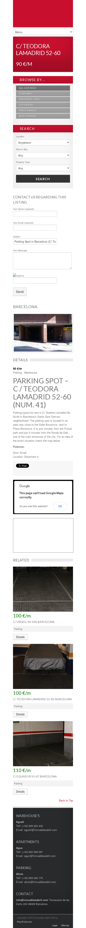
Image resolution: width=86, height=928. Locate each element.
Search (43, 179)
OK (60, 506)
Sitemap (65, 925)
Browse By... (32, 80)
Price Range (27, 110)
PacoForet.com (24, 921)
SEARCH (27, 129)
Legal (54, 925)
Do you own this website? (34, 506)
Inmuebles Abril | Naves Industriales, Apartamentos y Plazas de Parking (43, 20)
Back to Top (65, 800)
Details (20, 637)
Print (18, 471)
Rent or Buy (28, 116)
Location (26, 104)
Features (25, 93)
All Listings (27, 87)
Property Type (29, 99)
